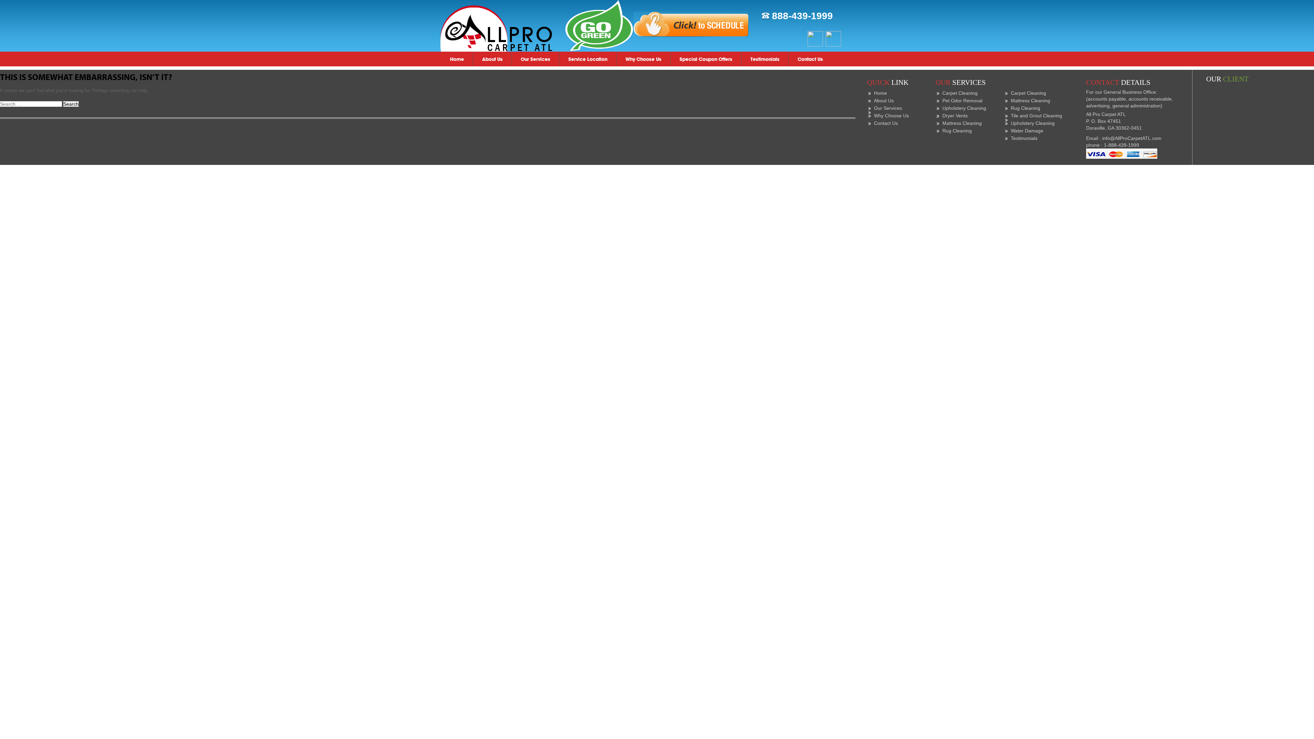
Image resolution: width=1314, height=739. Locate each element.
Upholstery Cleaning (964, 108)
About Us (492, 59)
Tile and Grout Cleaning (1036, 115)
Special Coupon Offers (706, 59)
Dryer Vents (955, 115)
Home (457, 59)
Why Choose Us (643, 59)
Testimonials (765, 59)
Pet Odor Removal (962, 100)
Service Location (587, 59)
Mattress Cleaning (962, 123)
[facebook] (815, 38)
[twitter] (833, 38)
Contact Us (810, 59)
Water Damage (1027, 130)
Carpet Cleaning (960, 93)
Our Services (535, 59)
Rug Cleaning (957, 130)
